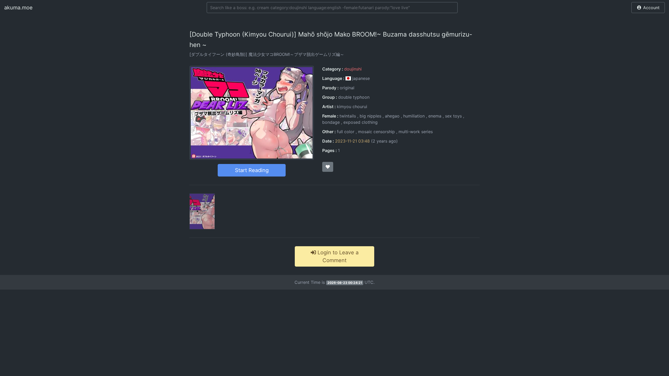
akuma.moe (18, 7)
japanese (360, 78)
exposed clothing (360, 122)
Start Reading (252, 170)
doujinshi (353, 69)
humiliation (414, 116)
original (347, 87)
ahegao (392, 116)
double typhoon (354, 97)
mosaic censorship (376, 131)
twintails (347, 116)
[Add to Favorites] (327, 167)
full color (345, 131)
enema (434, 116)
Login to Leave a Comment (337, 256)
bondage (331, 122)
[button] (648, 7)
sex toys (453, 116)
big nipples (370, 116)
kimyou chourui (352, 106)
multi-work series (416, 131)
